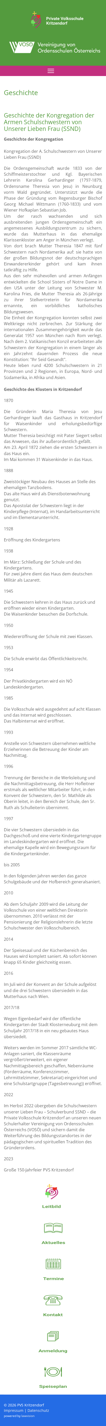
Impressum (13, 1410)
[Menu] (51, 71)
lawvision (27, 1416)
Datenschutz (38, 1410)
